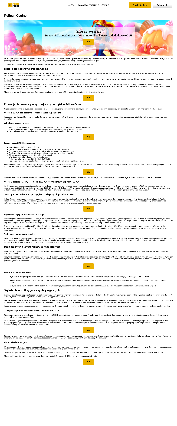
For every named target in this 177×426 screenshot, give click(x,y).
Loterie (105, 5)
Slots (71, 5)
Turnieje (94, 5)
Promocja (82, 5)
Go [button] (88, 41)
